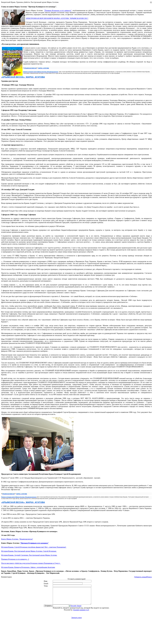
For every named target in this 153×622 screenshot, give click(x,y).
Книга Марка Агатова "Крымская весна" (17, 539)
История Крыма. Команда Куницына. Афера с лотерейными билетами (28, 567)
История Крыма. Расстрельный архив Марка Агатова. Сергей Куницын (29, 551)
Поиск (149, 577)
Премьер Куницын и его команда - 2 (15, 559)
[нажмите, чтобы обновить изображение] (75, 606)
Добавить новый (140, 577)
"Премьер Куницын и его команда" (58, 10)
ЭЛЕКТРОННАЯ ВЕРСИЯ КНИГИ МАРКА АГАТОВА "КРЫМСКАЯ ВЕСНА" (57, 18)
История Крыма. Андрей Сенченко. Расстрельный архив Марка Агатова (29, 555)
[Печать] (151, 2)
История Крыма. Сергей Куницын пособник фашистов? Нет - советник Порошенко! (33, 547)
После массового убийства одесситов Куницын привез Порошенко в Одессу (31, 563)
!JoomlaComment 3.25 (81, 610)
